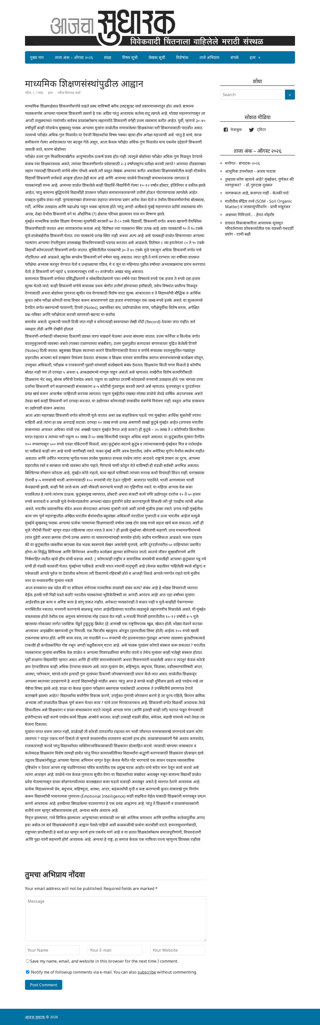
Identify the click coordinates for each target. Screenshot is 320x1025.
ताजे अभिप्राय (210, 57)
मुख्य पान (37, 57)
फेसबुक (235, 129)
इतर (253, 57)
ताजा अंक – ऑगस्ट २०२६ (74, 57)
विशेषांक (182, 57)
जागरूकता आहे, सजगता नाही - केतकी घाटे (257, 193)
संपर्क (234, 57)
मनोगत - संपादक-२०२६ (242, 163)
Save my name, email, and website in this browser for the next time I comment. (104, 961)
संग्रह (107, 57)
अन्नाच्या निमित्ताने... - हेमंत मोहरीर (249, 214)
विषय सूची (130, 57)
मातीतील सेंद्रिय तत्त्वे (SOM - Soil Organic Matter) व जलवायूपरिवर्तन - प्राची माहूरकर (258, 203)
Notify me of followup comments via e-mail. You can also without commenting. (113, 972)
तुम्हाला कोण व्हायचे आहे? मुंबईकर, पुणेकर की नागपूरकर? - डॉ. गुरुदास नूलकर (259, 181)
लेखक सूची (156, 57)
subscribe (147, 972)
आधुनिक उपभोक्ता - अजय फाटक (250, 171)
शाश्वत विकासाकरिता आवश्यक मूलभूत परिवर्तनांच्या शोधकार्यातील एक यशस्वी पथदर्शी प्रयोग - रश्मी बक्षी (259, 228)
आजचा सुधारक (35, 1017)
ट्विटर (260, 129)
